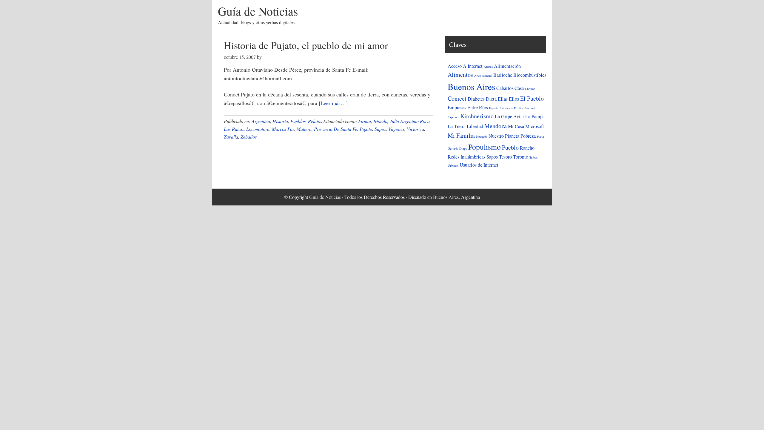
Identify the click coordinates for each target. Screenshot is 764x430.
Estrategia (506, 108)
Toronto (520, 156)
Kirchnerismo (477, 116)
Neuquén (481, 136)
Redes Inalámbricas (466, 156)
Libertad (475, 126)
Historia (280, 121)
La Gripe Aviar (509, 116)
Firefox (518, 108)
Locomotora (257, 129)
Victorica (415, 129)
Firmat (364, 121)
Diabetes (476, 99)
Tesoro (505, 156)
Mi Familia (461, 135)
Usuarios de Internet (479, 165)
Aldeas (488, 66)
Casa (519, 88)
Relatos (315, 121)
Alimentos (460, 74)
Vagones (396, 129)
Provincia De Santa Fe (335, 129)
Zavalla (231, 136)
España (493, 108)
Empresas (457, 107)
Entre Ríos (477, 107)
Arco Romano (483, 75)
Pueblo (510, 147)
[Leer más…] (333, 103)
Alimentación (507, 66)
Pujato (366, 129)
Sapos (380, 129)
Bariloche (502, 75)
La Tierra (457, 126)
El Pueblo (532, 98)
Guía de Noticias (258, 11)
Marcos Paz (283, 129)
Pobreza (528, 136)
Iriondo (380, 121)
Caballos (504, 88)
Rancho (527, 148)
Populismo (484, 147)
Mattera (304, 129)
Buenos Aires (471, 86)
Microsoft (534, 126)
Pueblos (298, 121)
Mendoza (495, 126)
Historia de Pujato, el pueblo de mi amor (306, 45)
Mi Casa (516, 126)
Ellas (503, 99)
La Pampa (535, 116)
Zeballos (249, 136)
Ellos (514, 99)
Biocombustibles (529, 75)
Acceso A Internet (465, 66)
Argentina (261, 121)
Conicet (457, 98)
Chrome (530, 89)
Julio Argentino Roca (410, 121)
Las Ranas (234, 129)
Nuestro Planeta (504, 136)
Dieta (491, 99)
